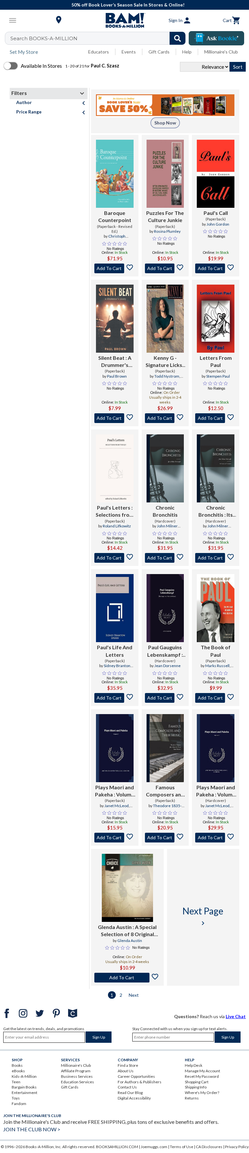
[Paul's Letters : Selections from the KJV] (114, 468)
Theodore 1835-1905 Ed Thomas (164, 808)
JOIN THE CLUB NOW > (31, 1129)
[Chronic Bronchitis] (165, 468)
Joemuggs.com (154, 1146)
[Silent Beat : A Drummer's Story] (114, 318)
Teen (16, 1081)
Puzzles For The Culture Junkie (165, 216)
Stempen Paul (218, 376)
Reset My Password (202, 1076)
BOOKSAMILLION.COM (117, 1146)
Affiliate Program (75, 1070)
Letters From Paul (216, 361)
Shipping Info (196, 1087)
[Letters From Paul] (215, 318)
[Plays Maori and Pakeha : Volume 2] (114, 748)
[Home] (124, 20)
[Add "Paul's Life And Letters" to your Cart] (114, 698)
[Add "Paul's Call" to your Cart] (215, 268)
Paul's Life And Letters (114, 650)
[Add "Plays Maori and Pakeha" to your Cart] (114, 837)
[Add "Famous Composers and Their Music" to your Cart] (165, 837)
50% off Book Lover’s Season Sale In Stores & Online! (127, 4)
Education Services (77, 1081)
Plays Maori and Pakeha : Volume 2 (114, 791)
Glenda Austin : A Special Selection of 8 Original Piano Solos (127, 931)
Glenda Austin (129, 940)
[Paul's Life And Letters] (114, 608)
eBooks (18, 1070)
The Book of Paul (216, 650)
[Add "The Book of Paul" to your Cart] (215, 698)
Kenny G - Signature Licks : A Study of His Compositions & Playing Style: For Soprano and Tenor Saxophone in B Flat (165, 362)
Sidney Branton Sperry (117, 668)
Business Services (77, 1076)
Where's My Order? (202, 1092)
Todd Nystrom (166, 376)
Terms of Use (181, 1146)
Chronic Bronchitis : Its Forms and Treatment (215, 511)
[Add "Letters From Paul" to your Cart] (215, 418)
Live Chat (236, 1016)
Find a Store (128, 1065)
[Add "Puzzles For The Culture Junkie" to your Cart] (165, 268)
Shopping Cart (196, 1081)
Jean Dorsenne (167, 665)
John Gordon (218, 224)
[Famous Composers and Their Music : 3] (165, 748)
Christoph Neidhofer (113, 239)
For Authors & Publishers (139, 1081)
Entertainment (24, 1092)
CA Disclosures (209, 1146)
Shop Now (165, 122)
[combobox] (99, 38)
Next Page (203, 916)
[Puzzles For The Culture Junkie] (165, 173)
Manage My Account (202, 1070)
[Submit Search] (177, 38)
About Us (126, 1070)
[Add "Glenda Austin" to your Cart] (127, 977)
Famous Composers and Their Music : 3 (165, 791)
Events (129, 51)
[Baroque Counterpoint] (114, 173)
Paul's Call (216, 213)
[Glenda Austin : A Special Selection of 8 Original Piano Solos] (127, 888)
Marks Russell (217, 665)
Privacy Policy (237, 1146)
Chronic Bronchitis (165, 511)
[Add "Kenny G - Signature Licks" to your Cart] (165, 418)
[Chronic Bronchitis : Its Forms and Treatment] (215, 468)
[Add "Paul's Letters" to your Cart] (114, 558)
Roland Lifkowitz (117, 526)
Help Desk (193, 1065)
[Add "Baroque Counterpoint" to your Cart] (114, 268)
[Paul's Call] (215, 173)
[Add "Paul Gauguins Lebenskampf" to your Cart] (165, 698)
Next (134, 995)
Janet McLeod (116, 805)
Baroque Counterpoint (114, 216)
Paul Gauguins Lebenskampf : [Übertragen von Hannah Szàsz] (165, 651)
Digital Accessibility (134, 1098)
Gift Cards (159, 51)
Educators (98, 51)
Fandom (19, 1103)
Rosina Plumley (167, 231)
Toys (16, 1098)
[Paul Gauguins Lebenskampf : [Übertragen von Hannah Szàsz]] (165, 608)
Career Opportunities (136, 1076)
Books (17, 1065)
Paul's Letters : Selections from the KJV (115, 511)
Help (187, 51)
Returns (192, 1098)
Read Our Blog (130, 1092)
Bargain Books (24, 1087)
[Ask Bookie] (216, 38)
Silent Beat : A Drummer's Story (114, 362)
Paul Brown (117, 376)
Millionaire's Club (221, 51)
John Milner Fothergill (167, 529)
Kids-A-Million (24, 1076)
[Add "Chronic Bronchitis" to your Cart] (165, 558)
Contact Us (127, 1087)
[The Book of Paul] (215, 608)
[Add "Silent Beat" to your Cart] (114, 418)
